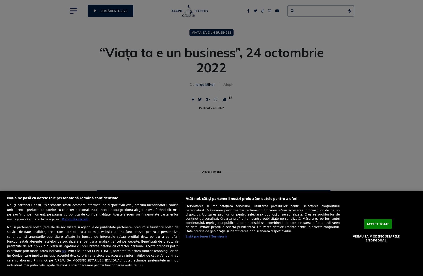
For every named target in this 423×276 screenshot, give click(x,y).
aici (64, 251)
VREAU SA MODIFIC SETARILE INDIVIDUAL (376, 238)
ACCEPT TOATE (378, 224)
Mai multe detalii (74, 219)
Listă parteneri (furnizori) (206, 236)
